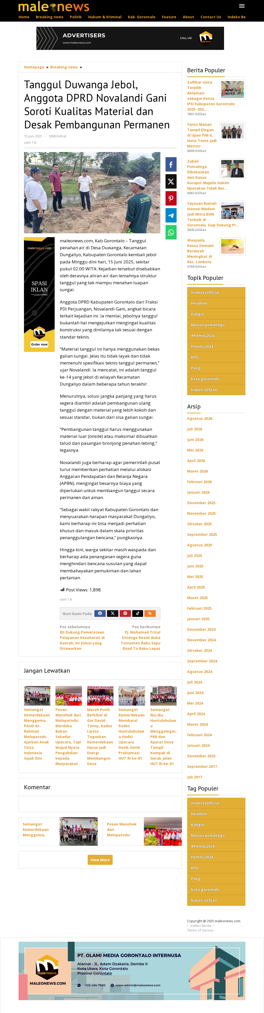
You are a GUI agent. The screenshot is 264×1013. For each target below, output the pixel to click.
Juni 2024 (195, 692)
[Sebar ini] (171, 164)
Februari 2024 (199, 734)
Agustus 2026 (199, 418)
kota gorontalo (205, 378)
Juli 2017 (194, 777)
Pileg (195, 368)
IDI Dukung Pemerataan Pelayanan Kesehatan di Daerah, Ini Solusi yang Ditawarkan (82, 637)
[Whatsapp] (171, 232)
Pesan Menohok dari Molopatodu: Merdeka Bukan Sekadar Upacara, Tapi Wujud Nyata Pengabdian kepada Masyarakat (68, 736)
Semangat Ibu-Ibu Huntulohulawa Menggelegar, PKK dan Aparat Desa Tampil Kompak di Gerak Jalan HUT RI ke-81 (163, 736)
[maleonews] (54, 6)
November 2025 (201, 513)
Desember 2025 (201, 502)
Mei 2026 (195, 450)
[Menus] (241, 6)
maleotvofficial (205, 292)
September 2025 (202, 534)
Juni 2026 (195, 439)
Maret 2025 (197, 597)
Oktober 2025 (199, 523)
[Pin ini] (171, 198)
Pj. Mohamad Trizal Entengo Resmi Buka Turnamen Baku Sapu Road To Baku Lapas (140, 637)
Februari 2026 (199, 481)
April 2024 (196, 713)
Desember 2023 (201, 755)
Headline (199, 303)
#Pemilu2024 (202, 335)
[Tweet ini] (171, 181)
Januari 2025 (198, 618)
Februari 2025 (199, 608)
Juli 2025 (194, 555)
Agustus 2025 (199, 545)
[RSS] (150, 613)
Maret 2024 (197, 724)
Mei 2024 (195, 703)
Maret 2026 (197, 471)
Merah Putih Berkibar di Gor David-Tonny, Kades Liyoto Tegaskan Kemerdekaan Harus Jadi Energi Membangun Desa (100, 736)
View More (100, 859)
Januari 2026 (198, 492)
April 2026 (196, 460)
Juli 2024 (194, 682)
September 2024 (202, 661)
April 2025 (196, 587)
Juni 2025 (195, 566)
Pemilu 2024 (202, 346)
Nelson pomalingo (208, 324)
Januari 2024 (198, 745)
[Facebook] (100, 613)
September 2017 (202, 766)
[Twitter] (112, 613)
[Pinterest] (125, 613)
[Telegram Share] (171, 215)
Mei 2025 (195, 576)
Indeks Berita (201, 925)
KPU (194, 357)
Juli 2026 (194, 428)
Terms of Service (200, 930)
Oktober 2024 (199, 650)
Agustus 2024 (199, 671)
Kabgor (197, 314)
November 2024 (201, 639)
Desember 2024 (201, 629)
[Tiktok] (137, 613)
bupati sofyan (204, 389)
